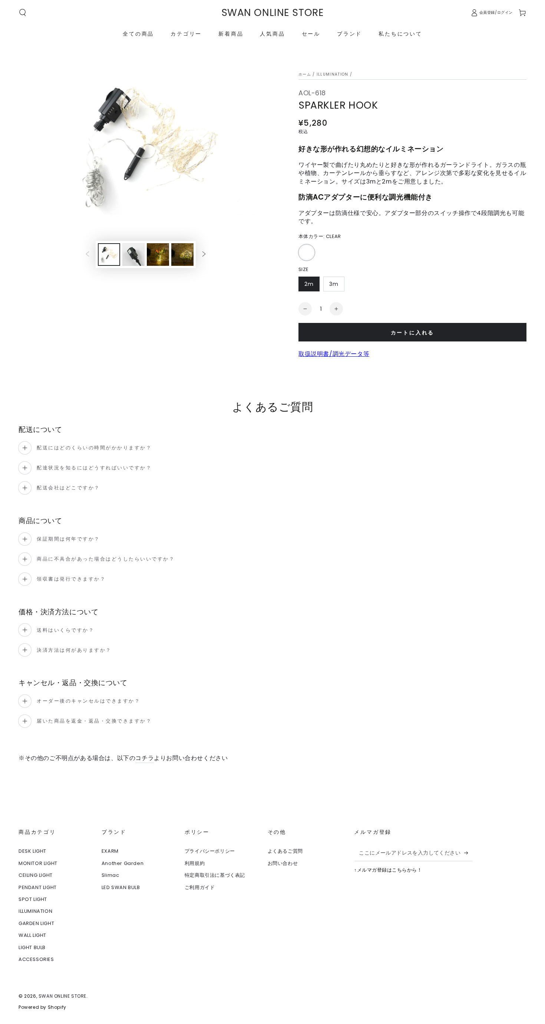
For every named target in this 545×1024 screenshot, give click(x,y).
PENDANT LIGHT (38, 887)
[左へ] (87, 255)
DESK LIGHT (32, 851)
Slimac (110, 875)
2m (309, 285)
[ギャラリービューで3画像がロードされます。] (133, 254)
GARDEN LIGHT (36, 923)
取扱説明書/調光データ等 (333, 354)
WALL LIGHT (32, 935)
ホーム (304, 74)
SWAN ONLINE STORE (62, 996)
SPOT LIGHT (33, 899)
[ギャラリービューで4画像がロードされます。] (158, 254)
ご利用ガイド (200, 887)
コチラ (144, 758)
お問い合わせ (283, 863)
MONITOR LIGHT (38, 863)
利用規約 (195, 863)
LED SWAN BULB (121, 887)
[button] (22, 12)
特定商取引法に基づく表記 (215, 875)
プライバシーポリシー (210, 851)
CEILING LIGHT (36, 875)
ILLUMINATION (333, 74)
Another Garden (122, 863)
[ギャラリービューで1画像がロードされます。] (109, 254)
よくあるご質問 (285, 851)
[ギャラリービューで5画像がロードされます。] (182, 254)
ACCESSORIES (36, 959)
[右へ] (204, 255)
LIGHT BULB (32, 947)
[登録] (468, 853)
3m (333, 285)
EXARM (110, 851)
